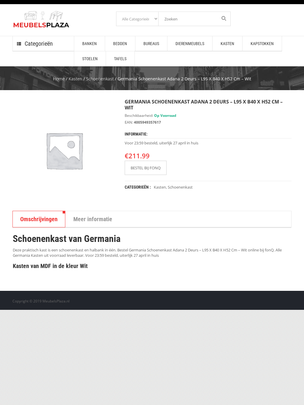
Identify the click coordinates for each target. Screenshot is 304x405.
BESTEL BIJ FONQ (146, 167)
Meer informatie (92, 219)
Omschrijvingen (39, 219)
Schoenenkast (100, 79)
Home (59, 79)
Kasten (75, 79)
